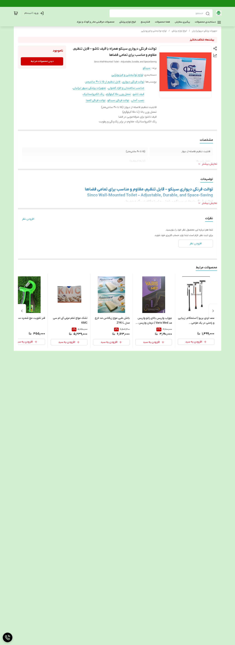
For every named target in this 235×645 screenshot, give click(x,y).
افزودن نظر (28, 219)
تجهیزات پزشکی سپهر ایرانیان (89, 88)
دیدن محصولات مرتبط (42, 61)
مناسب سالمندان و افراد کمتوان (126, 88)
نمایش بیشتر (209, 164)
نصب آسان (137, 100)
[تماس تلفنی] (7, 637)
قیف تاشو (138, 94)
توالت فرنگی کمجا (95, 100)
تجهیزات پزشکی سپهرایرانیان (204, 31)
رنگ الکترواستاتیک (93, 94)
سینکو (146, 68)
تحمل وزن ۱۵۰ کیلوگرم (118, 94)
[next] (22, 311)
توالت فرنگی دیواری (133, 82)
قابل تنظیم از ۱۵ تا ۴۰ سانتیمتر (102, 82)
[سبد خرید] (16, 13)
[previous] (213, 311)
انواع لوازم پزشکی (179, 31)
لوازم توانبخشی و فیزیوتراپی (154, 31)
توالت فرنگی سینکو (118, 100)
